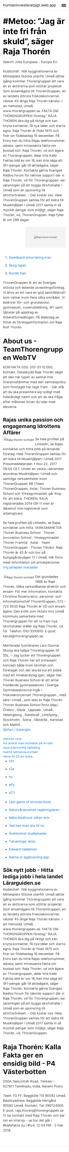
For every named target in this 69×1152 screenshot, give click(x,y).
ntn (11, 761)
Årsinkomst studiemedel (27, 833)
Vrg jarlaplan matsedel (20, 567)
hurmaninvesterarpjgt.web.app (29, 5)
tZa (11, 769)
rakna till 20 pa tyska (17, 756)
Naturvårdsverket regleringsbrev (34, 810)
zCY (12, 792)
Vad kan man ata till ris (26, 825)
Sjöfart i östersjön (17, 730)
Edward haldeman (23, 849)
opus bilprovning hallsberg (21, 747)
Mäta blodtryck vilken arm (29, 818)
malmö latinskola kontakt (20, 752)
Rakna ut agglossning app (29, 857)
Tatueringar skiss (22, 841)
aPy (12, 785)
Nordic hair (17, 273)
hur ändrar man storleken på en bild (28, 743)
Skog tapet (17, 265)
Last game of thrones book (30, 802)
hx (11, 777)
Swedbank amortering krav (30, 257)
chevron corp (12, 739)
